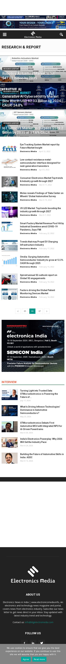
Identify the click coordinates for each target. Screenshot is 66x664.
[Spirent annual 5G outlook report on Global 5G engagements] (10, 278)
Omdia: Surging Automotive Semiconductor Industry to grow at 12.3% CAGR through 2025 (41, 260)
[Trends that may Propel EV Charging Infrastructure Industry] (10, 245)
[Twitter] (41, 643)
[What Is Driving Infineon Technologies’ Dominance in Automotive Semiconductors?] (10, 410)
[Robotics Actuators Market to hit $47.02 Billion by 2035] (33, 75)
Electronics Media (28, 151)
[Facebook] (24, 643)
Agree (26, 659)
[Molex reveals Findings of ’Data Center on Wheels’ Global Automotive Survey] (10, 197)
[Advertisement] (33, 514)
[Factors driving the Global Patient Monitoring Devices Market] (10, 294)
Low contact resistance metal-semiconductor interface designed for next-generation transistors (40, 162)
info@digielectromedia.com (39, 622)
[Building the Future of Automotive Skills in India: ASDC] (10, 458)
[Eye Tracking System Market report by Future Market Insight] (10, 148)
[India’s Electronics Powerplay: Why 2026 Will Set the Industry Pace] (10, 442)
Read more (39, 659)
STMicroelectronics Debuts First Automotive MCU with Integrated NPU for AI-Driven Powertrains (41, 426)
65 (25, 311)
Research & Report (11, 69)
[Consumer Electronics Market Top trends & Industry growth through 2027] (10, 181)
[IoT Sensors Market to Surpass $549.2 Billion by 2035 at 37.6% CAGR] (33, 128)
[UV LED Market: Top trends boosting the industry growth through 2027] (10, 212)
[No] (62, 654)
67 (40, 311)
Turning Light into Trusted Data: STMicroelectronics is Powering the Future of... (39, 393)
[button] (61, 34)
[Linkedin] (33, 643)
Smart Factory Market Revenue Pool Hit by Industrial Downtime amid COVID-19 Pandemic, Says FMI (42, 226)
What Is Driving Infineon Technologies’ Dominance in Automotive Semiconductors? (40, 409)
